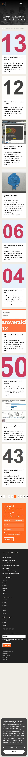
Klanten (4, 622)
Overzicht (4, 555)
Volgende (27, 496)
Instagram (4, 588)
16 (18, 496)
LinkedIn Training (6, 557)
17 (21, 496)
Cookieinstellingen (14, 747)
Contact (4, 625)
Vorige (1, 496)
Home (3, 28)
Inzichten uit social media (8, 560)
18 (24, 496)
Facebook (4, 582)
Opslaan (14, 751)
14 (12, 496)
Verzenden (8, 539)
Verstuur (7, 645)
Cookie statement (6, 655)
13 (9, 496)
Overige (4, 593)
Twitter (4, 590)
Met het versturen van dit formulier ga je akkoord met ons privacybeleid (13, 533)
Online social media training (9, 570)
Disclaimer (4, 657)
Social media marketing (8, 563)
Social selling (5, 568)
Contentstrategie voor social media (10, 565)
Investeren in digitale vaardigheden (10, 573)
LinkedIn (4, 585)
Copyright (4, 659)
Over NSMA (5, 620)
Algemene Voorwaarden (7, 651)
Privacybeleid (5, 653)
